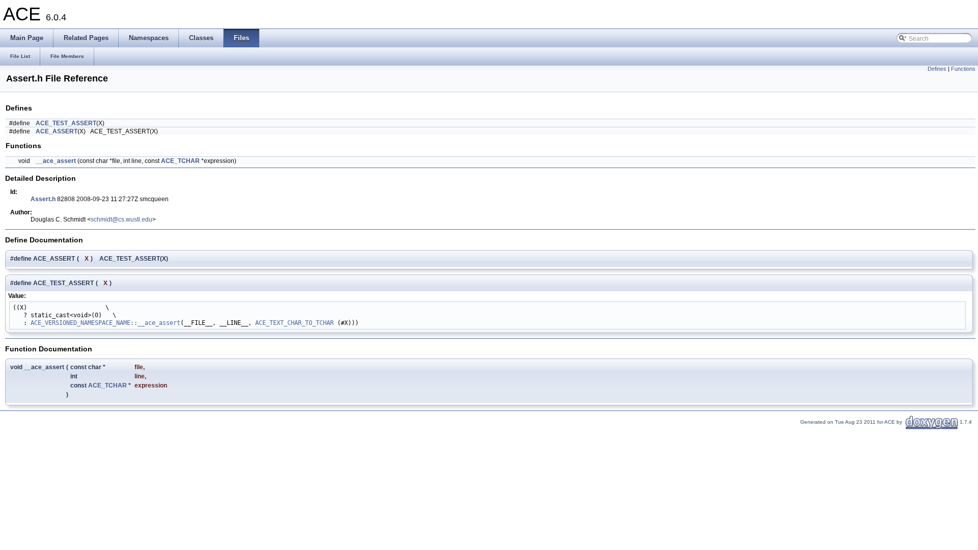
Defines (937, 69)
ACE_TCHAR (180, 160)
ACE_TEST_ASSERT (66, 123)
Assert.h (43, 199)
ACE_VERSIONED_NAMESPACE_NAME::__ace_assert (105, 322)
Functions (963, 69)
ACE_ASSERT (56, 131)
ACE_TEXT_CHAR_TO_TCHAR (294, 322)
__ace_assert (56, 160)
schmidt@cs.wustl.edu (121, 219)
